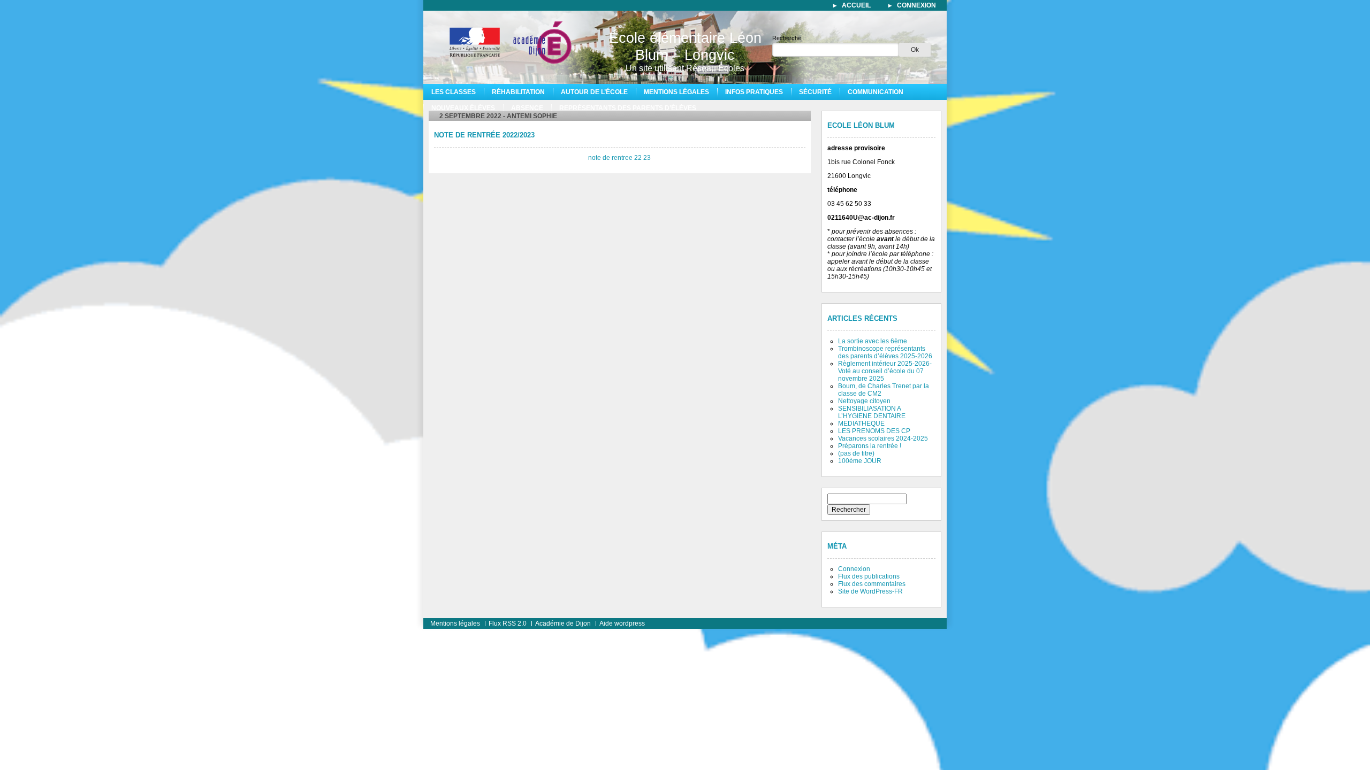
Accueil (856, 5)
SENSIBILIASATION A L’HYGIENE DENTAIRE (871, 412)
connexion (916, 5)
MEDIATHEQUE (861, 423)
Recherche (786, 38)
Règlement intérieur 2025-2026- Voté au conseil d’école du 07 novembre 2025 (885, 371)
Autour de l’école (594, 92)
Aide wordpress (622, 623)
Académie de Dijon (563, 623)
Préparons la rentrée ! (869, 446)
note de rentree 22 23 (619, 157)
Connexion (854, 569)
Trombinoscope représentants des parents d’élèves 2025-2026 (885, 352)
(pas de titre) (856, 453)
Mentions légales (676, 92)
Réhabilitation (518, 92)
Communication (875, 92)
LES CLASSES (453, 92)
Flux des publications (869, 576)
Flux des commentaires (871, 584)
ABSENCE (527, 108)
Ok (915, 49)
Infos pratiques (754, 92)
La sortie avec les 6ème (872, 341)
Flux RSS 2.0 (508, 623)
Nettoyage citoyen (864, 401)
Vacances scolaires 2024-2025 (883, 438)
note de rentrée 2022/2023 (484, 135)
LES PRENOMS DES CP (874, 431)
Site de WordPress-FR (870, 591)
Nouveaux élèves (463, 108)
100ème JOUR (859, 461)
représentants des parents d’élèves (627, 108)
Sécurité (815, 92)
